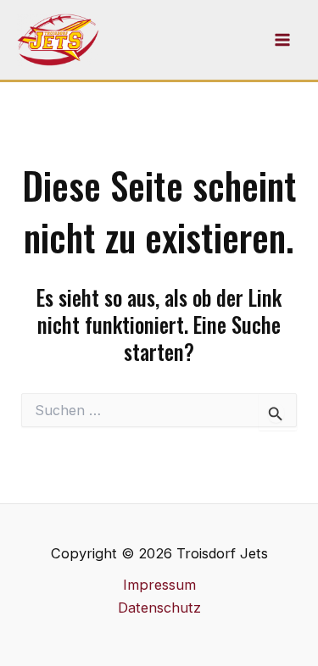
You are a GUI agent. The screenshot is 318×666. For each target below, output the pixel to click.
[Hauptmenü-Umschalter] (282, 40)
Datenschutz (159, 607)
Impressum (159, 584)
